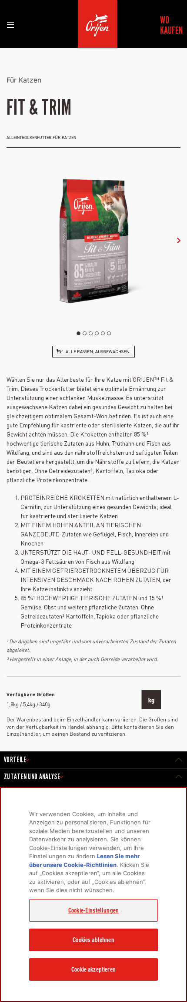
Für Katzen (24, 80)
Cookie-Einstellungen (93, 910)
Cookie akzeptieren (93, 969)
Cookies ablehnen (93, 940)
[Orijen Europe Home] (97, 24)
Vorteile (15, 759)
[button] (178, 241)
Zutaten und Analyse (32, 776)
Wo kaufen (170, 25)
